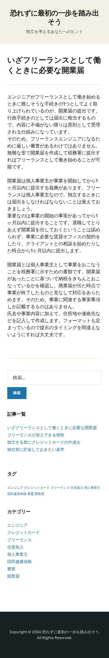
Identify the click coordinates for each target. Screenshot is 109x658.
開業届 (39, 494)
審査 (30, 494)
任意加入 (77, 488)
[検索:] (54, 378)
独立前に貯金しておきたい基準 (35, 449)
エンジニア (15, 488)
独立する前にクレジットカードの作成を (44, 442)
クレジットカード (37, 488)
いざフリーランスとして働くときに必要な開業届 (52, 427)
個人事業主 (92, 488)
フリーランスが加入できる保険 (35, 435)
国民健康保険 (16, 494)
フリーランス (60, 488)
